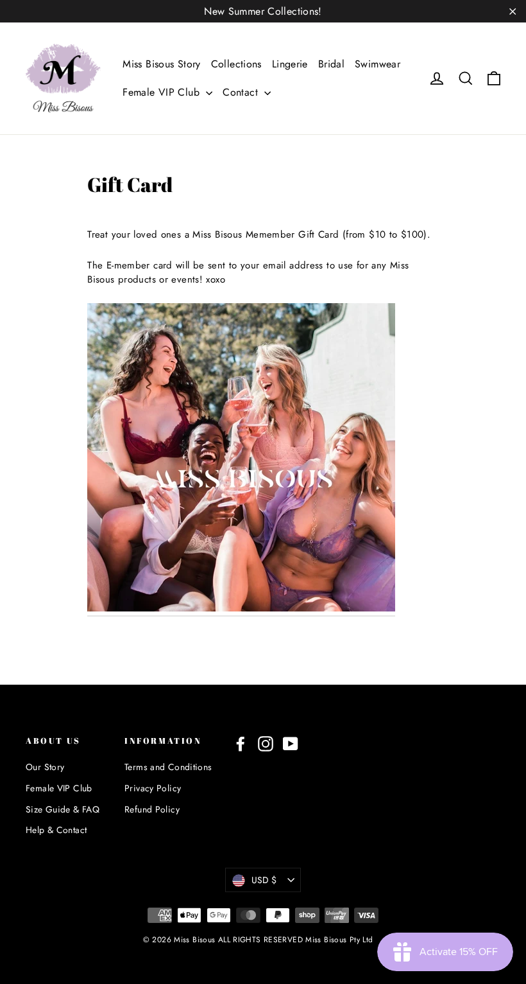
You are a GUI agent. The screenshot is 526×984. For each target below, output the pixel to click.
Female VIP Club (163, 92)
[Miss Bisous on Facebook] (240, 744)
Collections (236, 64)
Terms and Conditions (168, 766)
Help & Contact (56, 829)
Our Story (45, 766)
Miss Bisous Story (161, 64)
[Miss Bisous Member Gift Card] (241, 609)
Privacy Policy (152, 788)
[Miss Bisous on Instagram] (265, 744)
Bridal (331, 64)
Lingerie (290, 64)
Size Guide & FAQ (62, 809)
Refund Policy (152, 809)
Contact (242, 92)
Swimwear (377, 64)
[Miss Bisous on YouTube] (290, 744)
